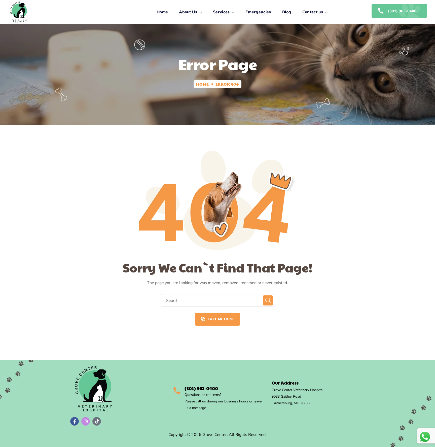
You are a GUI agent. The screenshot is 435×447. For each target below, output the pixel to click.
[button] (217, 319)
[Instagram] (85, 421)
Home (202, 84)
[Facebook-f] (74, 421)
